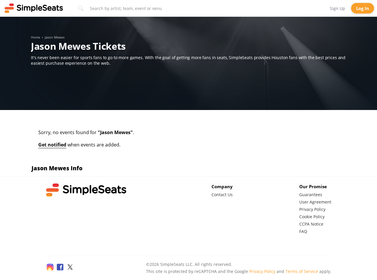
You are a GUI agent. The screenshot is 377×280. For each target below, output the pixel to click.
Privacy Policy (312, 209)
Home (35, 37)
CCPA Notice (311, 224)
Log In (362, 8)
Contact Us (222, 194)
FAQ (303, 231)
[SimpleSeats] (33, 8)
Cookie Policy (312, 216)
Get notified (52, 144)
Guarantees (310, 194)
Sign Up (337, 8)
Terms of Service (301, 271)
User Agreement (315, 202)
